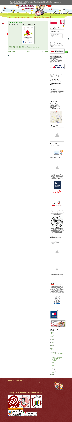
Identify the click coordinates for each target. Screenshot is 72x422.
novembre (53, 352)
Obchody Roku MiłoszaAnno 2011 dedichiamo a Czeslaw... (57, 358)
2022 (52, 333)
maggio (53, 366)
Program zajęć (46, 17)
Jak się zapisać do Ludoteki (26, 17)
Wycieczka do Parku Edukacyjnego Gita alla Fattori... (58, 360)
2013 (52, 346)
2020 (52, 336)
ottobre (53, 362)
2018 (52, 339)
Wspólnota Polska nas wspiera (34, 47)
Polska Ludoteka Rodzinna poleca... (24, 47)
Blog (10, 17)
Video (52, 17)
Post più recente (11, 51)
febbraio (53, 371)
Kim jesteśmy (16, 17)
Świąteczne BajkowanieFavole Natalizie (58, 353)
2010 (52, 374)
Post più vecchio (44, 51)
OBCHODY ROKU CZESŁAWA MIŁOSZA (56, 355)
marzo (53, 369)
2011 (52, 349)
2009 (52, 375)
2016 (52, 342)
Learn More (56, 2)
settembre (53, 363)
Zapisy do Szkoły (37, 17)
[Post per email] (28, 46)
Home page (28, 51)
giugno (53, 365)
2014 (52, 345)
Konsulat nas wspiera (15, 47)
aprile (53, 368)
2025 (52, 332)
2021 (52, 335)
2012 (52, 348)
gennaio (53, 372)
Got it (61, 2)
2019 (52, 338)
